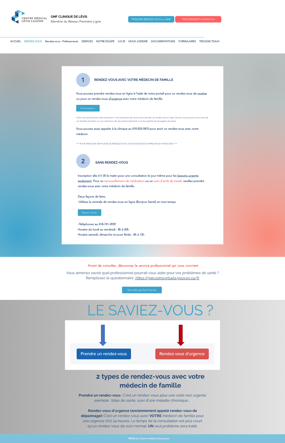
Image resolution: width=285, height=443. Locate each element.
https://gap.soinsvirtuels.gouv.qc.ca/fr (167, 278)
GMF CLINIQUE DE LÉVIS (69, 16)
